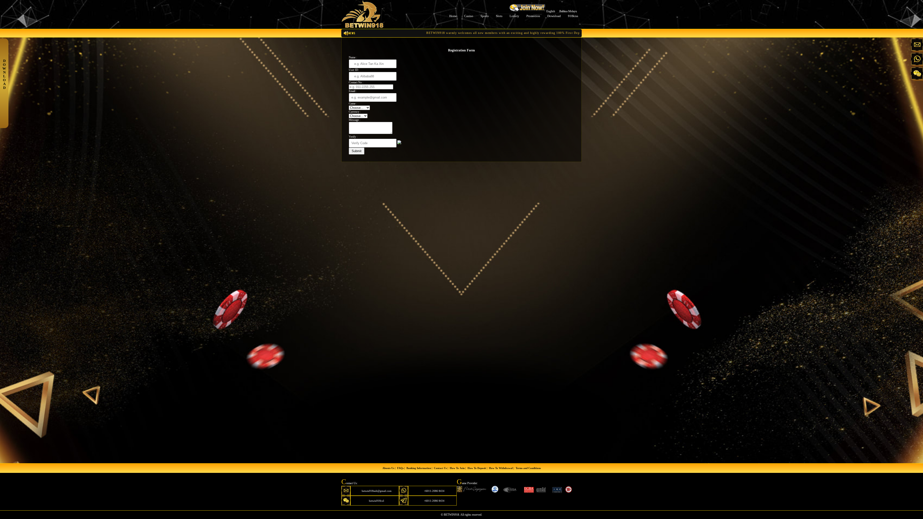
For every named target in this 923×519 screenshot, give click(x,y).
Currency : (355, 111)
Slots (499, 16)
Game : (353, 103)
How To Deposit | (477, 468)
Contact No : (356, 82)
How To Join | (458, 468)
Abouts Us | (388, 468)
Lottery (514, 16)
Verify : (353, 136)
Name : (353, 57)
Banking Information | (419, 468)
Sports (484, 16)
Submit (357, 151)
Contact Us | (441, 468)
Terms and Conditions (528, 468)
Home (453, 16)
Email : (353, 91)
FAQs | (401, 468)
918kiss (573, 16)
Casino (468, 16)
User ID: (354, 70)
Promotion (533, 16)
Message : (354, 120)
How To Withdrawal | (501, 468)
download (554, 16)
